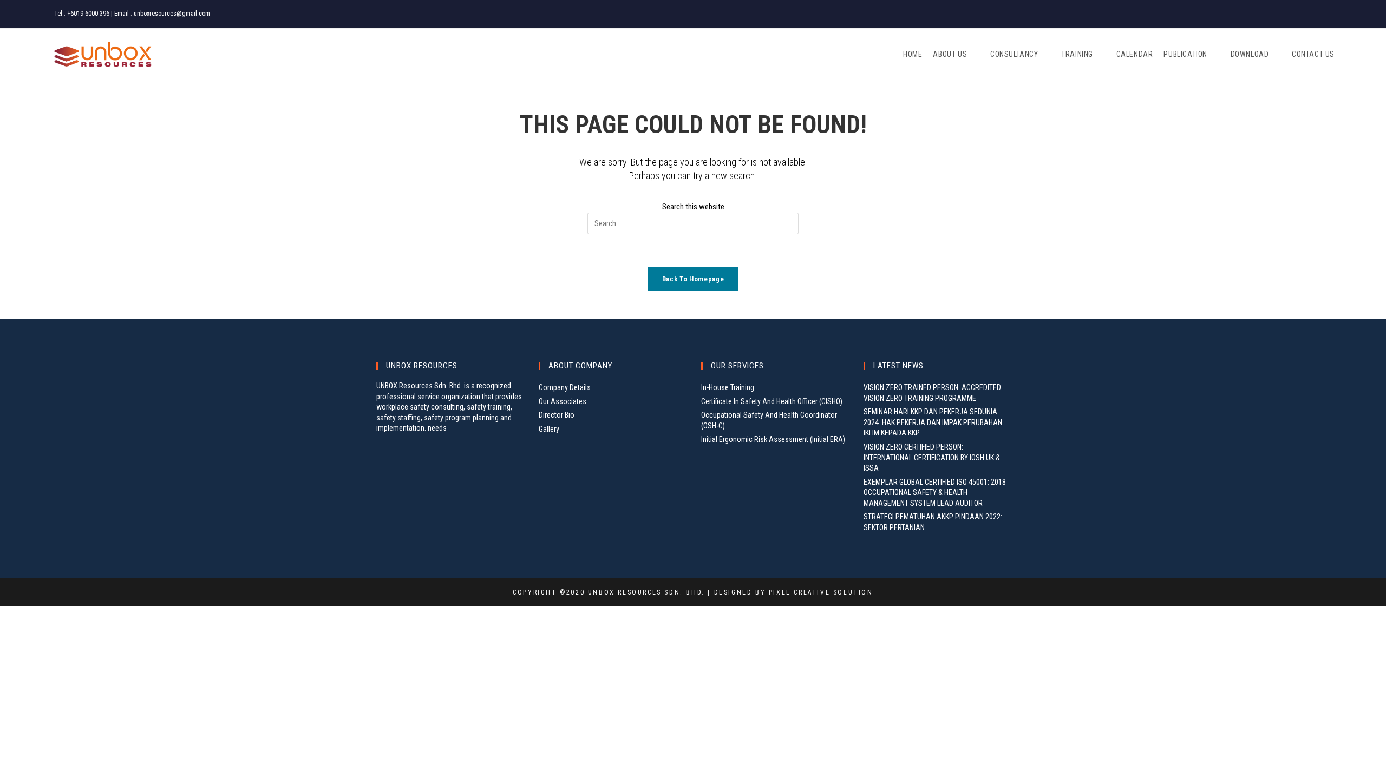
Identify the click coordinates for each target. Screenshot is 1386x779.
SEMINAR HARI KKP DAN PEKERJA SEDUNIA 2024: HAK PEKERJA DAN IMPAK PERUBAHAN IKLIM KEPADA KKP (933, 422)
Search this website (693, 207)
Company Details (565, 387)
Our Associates (562, 401)
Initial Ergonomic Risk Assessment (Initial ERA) (773, 439)
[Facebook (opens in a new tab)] (1302, 14)
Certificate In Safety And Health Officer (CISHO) (771, 401)
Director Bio (556, 415)
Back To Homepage (693, 279)
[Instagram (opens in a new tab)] (1315, 14)
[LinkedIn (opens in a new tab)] (1327, 14)
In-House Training (727, 387)
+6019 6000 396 (88, 13)
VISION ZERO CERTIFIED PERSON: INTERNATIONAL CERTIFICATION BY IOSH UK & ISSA (932, 457)
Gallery (549, 429)
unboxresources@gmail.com (172, 13)
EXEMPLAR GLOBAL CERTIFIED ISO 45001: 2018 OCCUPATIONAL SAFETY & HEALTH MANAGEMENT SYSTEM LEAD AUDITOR (935, 492)
